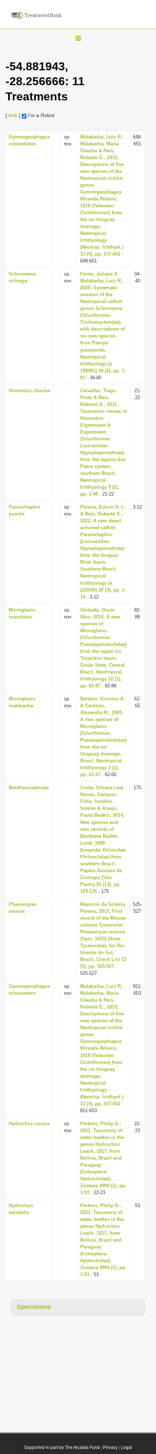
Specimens (34, 1306)
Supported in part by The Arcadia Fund (62, 1447)
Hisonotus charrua (29, 390)
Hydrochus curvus (29, 1123)
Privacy (110, 1447)
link (12, 115)
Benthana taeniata (29, 787)
